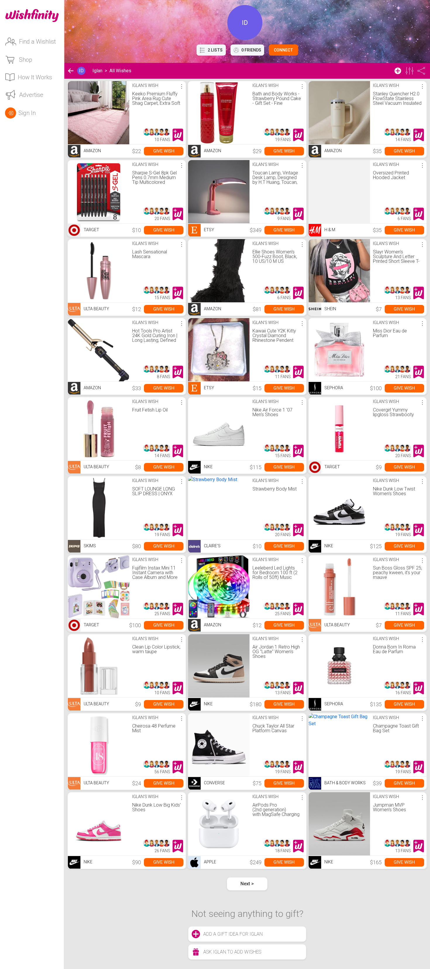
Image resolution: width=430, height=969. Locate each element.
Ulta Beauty (96, 308)
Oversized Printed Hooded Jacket (391, 175)
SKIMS (89, 545)
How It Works (35, 77)
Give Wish (163, 151)
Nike (208, 466)
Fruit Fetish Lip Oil (150, 410)
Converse (214, 783)
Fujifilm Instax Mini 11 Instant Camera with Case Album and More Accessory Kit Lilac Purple (155, 577)
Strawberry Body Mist (274, 489)
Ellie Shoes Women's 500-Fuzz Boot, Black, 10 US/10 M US (274, 256)
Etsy (208, 229)
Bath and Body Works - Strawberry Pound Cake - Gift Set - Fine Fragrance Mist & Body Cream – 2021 (276, 103)
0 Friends (251, 50)
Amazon (92, 150)
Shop (25, 59)
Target (91, 229)
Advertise (31, 94)
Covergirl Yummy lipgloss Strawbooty (393, 412)
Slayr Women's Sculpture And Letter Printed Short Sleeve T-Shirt (396, 259)
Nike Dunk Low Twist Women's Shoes (394, 491)
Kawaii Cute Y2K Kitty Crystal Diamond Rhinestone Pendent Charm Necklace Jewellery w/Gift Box (274, 340)
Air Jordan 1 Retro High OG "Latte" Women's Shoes (276, 651)
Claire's (212, 545)
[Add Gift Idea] (398, 71)
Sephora (333, 387)
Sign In (27, 112)
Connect (283, 50)
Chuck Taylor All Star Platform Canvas (273, 728)
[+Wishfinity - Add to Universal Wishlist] (178, 135)
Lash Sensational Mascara (149, 254)
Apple (209, 862)
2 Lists (215, 50)
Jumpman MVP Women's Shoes (389, 807)
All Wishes (120, 70)
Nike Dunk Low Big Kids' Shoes (156, 807)
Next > (247, 883)
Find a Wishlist (37, 41)
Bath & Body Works (345, 783)
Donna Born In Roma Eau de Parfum (394, 649)
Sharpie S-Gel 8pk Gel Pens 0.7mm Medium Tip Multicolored (154, 177)
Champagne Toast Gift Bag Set (396, 728)
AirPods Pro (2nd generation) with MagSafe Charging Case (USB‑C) (276, 812)
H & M (329, 229)
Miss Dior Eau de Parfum (390, 333)
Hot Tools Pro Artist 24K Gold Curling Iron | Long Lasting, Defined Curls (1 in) (154, 338)
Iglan (97, 70)
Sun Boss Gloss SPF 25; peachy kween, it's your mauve (397, 572)
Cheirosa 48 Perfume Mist (154, 728)
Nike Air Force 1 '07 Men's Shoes (272, 412)
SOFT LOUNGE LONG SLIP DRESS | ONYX (153, 491)
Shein (330, 308)
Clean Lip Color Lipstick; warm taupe (156, 649)
